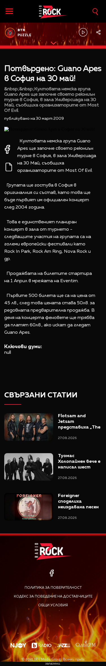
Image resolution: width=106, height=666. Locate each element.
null (7, 352)
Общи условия (53, 605)
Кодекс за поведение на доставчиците (53, 596)
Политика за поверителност (53, 588)
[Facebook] (52, 573)
